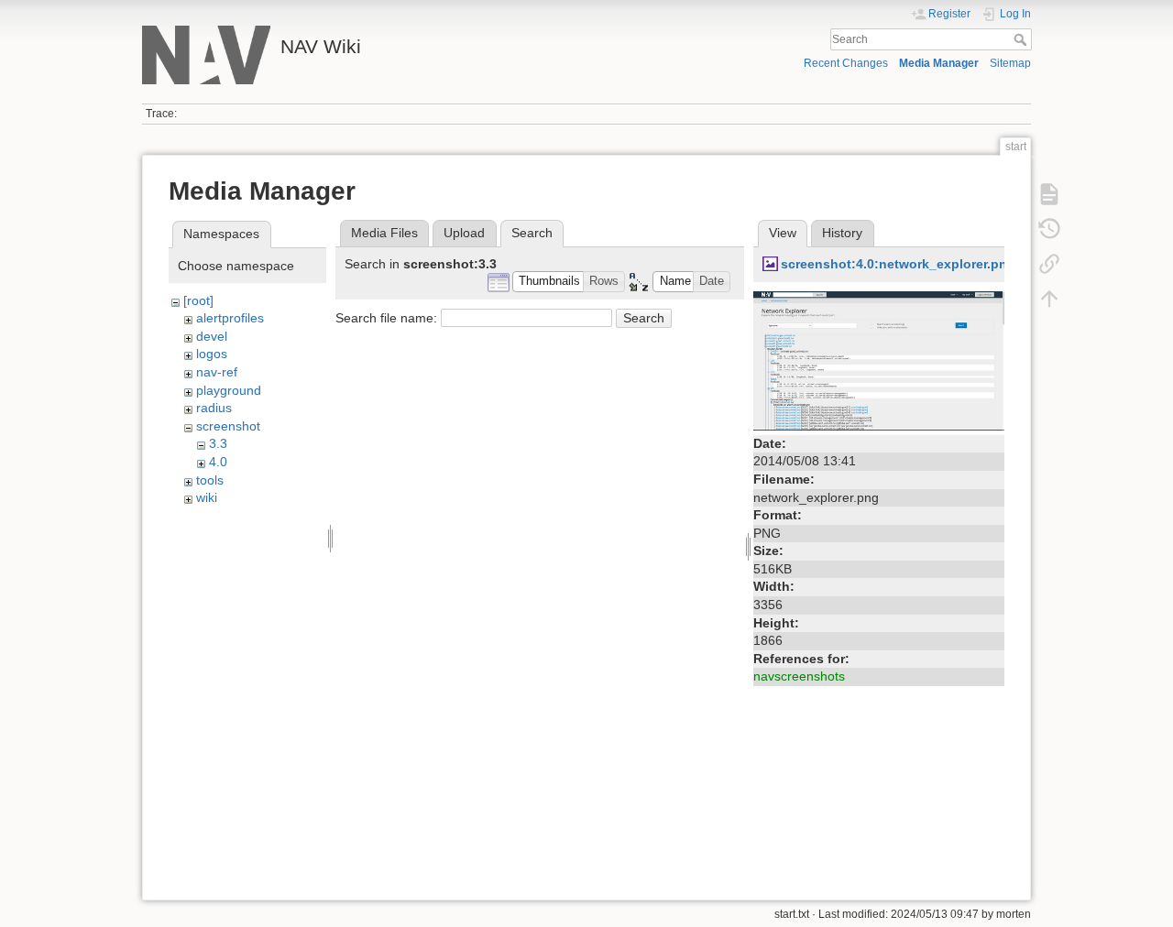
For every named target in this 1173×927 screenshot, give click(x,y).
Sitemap (1010, 63)
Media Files (384, 232)
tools (210, 480)
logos (211, 353)
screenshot (228, 426)
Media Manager (939, 63)
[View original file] (878, 359)
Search (1022, 39)
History (842, 232)
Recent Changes (846, 63)
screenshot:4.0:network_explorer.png (898, 263)
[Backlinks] (1049, 263)
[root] (198, 300)
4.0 (218, 461)
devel (211, 336)
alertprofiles (230, 318)
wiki (206, 497)
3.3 (218, 443)
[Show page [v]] (1049, 194)
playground (228, 390)
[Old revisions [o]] (1049, 229)
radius (214, 407)
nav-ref (216, 372)
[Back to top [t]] (1049, 298)
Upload (464, 232)
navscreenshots (799, 676)
